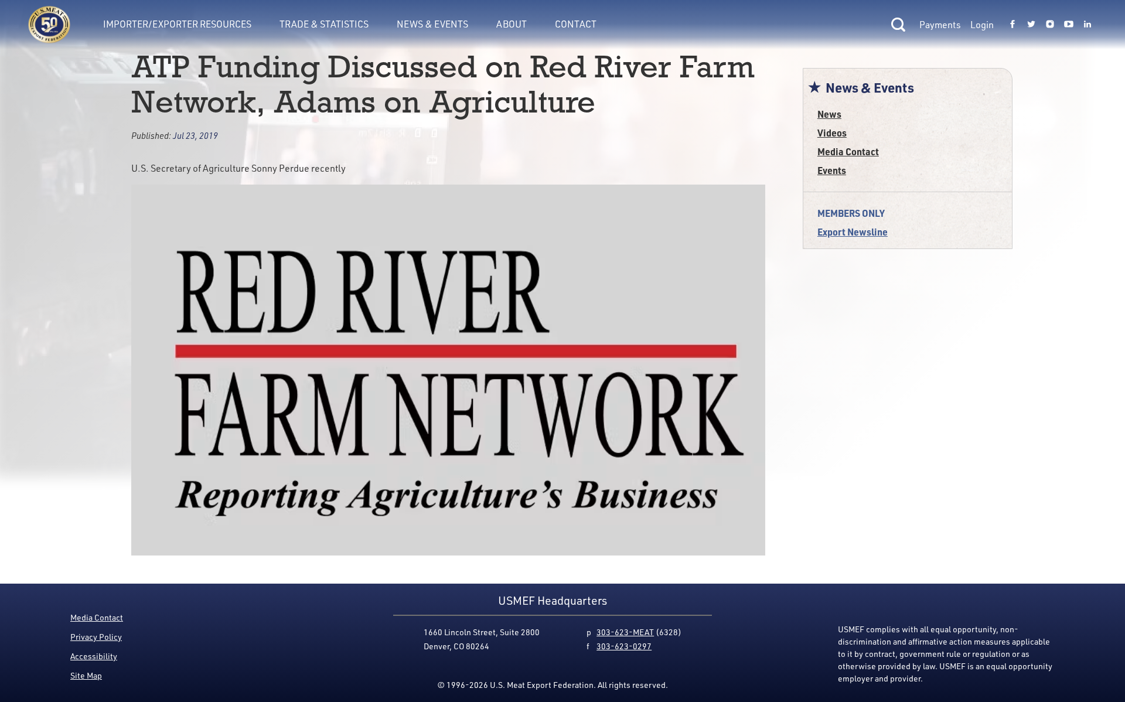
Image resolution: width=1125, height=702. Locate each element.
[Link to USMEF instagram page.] (1050, 24)
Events (831, 170)
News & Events (432, 24)
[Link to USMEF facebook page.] (1012, 24)
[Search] (898, 24)
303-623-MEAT (625, 632)
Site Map (86, 675)
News (829, 114)
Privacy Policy (96, 637)
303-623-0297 (624, 646)
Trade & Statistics (324, 24)
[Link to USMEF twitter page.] (1031, 24)
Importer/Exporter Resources (177, 24)
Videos (832, 133)
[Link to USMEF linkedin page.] (1087, 24)
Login (982, 24)
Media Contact (848, 151)
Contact (575, 24)
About (511, 24)
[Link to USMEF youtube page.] (1068, 24)
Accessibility (93, 656)
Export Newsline (852, 232)
